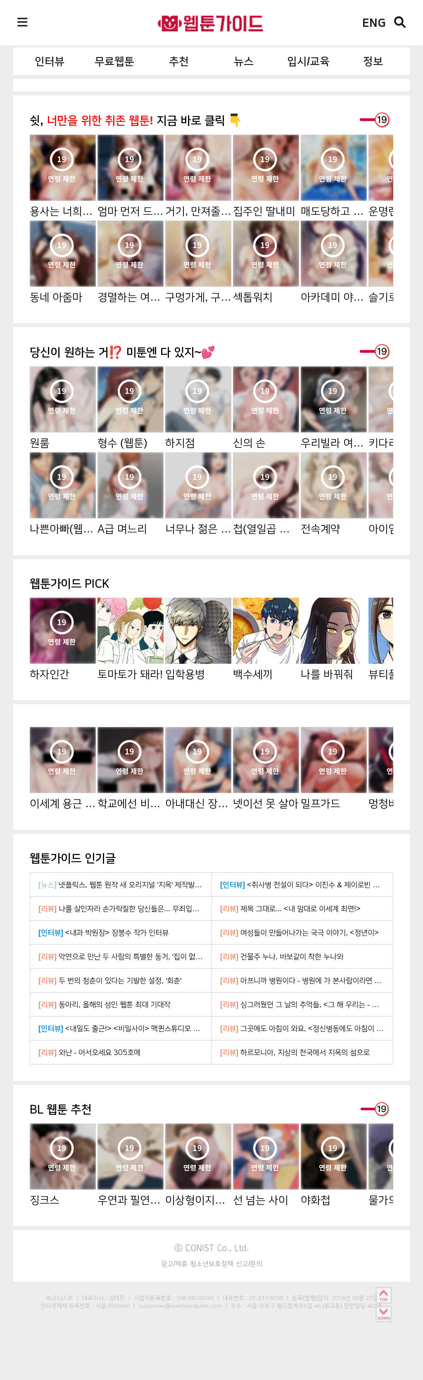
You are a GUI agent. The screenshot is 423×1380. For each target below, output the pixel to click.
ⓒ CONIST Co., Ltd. (211, 1247)
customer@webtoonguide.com (180, 1305)
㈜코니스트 (59, 1297)
